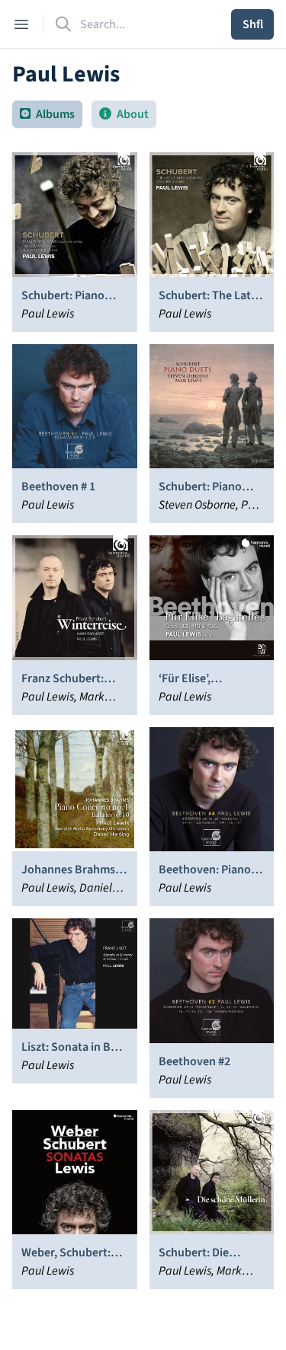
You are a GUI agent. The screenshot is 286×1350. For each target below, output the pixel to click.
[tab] (47, 114)
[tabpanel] (143, 720)
